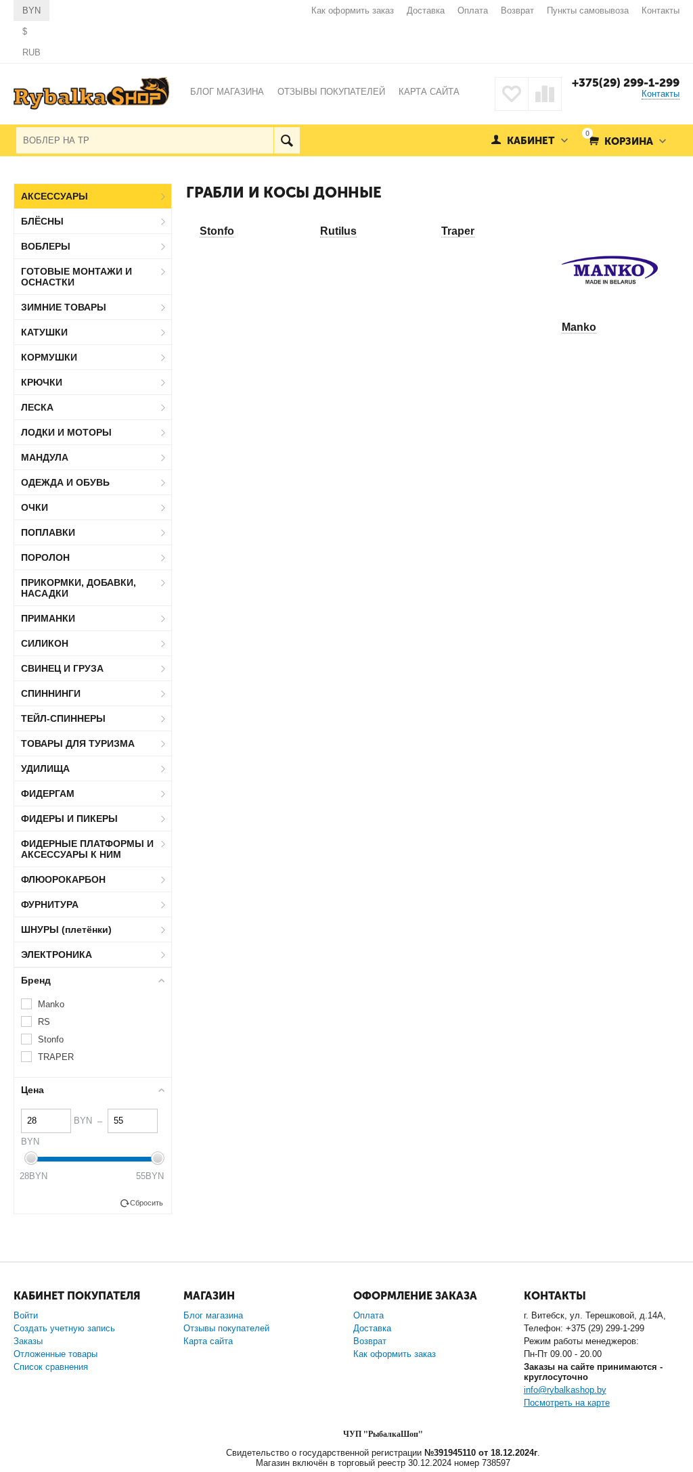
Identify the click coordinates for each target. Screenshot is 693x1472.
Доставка (426, 10)
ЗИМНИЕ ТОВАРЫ (63, 307)
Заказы (28, 1341)
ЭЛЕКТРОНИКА (56, 954)
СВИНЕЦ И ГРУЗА (62, 668)
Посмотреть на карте (567, 1403)
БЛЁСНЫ (42, 221)
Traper (457, 231)
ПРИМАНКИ (48, 618)
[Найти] (286, 140)
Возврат (517, 10)
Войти (26, 1315)
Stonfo (217, 231)
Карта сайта (208, 1341)
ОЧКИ (34, 507)
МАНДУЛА (44, 457)
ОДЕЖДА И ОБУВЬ (65, 482)
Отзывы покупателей (226, 1328)
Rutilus (338, 231)
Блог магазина (213, 1315)
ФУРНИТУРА (50, 904)
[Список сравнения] (545, 94)
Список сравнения (51, 1367)
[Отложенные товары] (512, 94)
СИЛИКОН (44, 643)
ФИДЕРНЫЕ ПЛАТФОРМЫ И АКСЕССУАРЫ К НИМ (87, 849)
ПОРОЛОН (45, 557)
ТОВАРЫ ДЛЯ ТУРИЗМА (78, 743)
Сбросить (146, 1203)
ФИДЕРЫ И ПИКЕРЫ (69, 818)
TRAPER (56, 1057)
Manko (579, 327)
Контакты (660, 10)
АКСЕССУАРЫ (54, 196)
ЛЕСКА (37, 407)
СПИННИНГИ (51, 693)
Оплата (472, 10)
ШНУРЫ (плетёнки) (66, 929)
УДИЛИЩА (45, 768)
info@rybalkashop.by (565, 1390)
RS (44, 1022)
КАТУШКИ (44, 332)
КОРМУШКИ (49, 357)
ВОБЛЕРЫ (45, 246)
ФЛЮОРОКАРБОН (63, 879)
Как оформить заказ (352, 10)
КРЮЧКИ (41, 382)
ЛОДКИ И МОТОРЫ (66, 432)
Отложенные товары (55, 1354)
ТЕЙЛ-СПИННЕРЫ (63, 718)
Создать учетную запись (64, 1328)
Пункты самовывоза (588, 10)
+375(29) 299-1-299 (625, 82)
